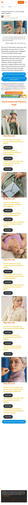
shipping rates (4, 86)
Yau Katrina (7, 16)
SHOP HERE (8, 147)
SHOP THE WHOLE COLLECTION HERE (14, 74)
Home (2, 6)
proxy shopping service (17, 89)
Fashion (10, 6)
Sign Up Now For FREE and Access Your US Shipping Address (14, 78)
